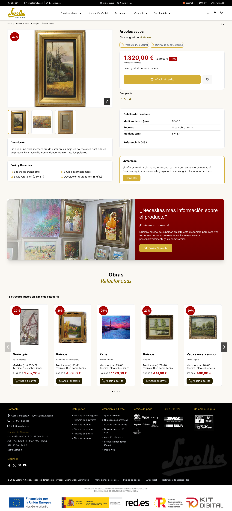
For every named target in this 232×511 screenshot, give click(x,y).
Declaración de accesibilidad (175, 480)
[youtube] (25, 465)
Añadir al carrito (164, 79)
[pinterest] (19, 465)
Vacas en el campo (201, 354)
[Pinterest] (130, 99)
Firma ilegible (193, 360)
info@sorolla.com (35, 3)
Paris (103, 354)
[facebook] (9, 465)
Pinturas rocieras (82, 424)
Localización (55, 3)
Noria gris (20, 354)
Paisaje (61, 354)
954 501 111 (16, 3)
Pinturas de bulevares (85, 420)
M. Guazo (145, 37)
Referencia (130, 142)
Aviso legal (151, 480)
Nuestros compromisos (116, 420)
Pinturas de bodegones (86, 415)
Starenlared (83, 480)
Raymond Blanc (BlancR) (67, 360)
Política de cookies (132, 480)
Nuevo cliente (126, 3)
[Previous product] (222, 23)
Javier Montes (19, 360)
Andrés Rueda (106, 360)
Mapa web (109, 449)
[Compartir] (121, 99)
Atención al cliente (113, 437)
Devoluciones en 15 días (114, 431)
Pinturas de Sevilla (83, 433)
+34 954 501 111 (20, 420)
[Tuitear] (125, 99)
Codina (146, 360)
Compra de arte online (115, 424)
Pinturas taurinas (82, 438)
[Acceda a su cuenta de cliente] (215, 13)
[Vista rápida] (45, 315)
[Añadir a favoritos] (207, 79)
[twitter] (14, 465)
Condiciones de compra (107, 480)
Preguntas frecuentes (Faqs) (115, 443)
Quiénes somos (112, 415)
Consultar (131, 178)
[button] (112, 391)
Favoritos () (219, 3)
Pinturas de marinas (84, 429)
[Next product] (224, 23)
